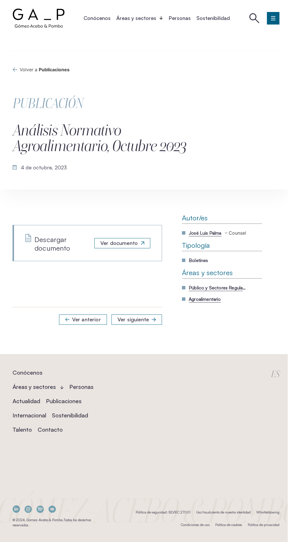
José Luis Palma (205, 233)
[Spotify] (40, 509)
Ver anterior (86, 319)
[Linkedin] (16, 509)
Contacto (50, 429)
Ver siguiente (133, 319)
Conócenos (97, 18)
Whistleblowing (267, 512)
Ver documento (119, 243)
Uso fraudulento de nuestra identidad (223, 512)
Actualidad (26, 401)
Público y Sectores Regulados (217, 288)
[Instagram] (28, 509)
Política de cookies (228, 525)
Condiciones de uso (195, 525)
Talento (22, 429)
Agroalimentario (205, 299)
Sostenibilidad (213, 18)
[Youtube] (52, 509)
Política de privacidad (263, 525)
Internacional (29, 415)
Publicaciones (64, 401)
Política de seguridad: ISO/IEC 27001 (163, 512)
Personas (180, 18)
